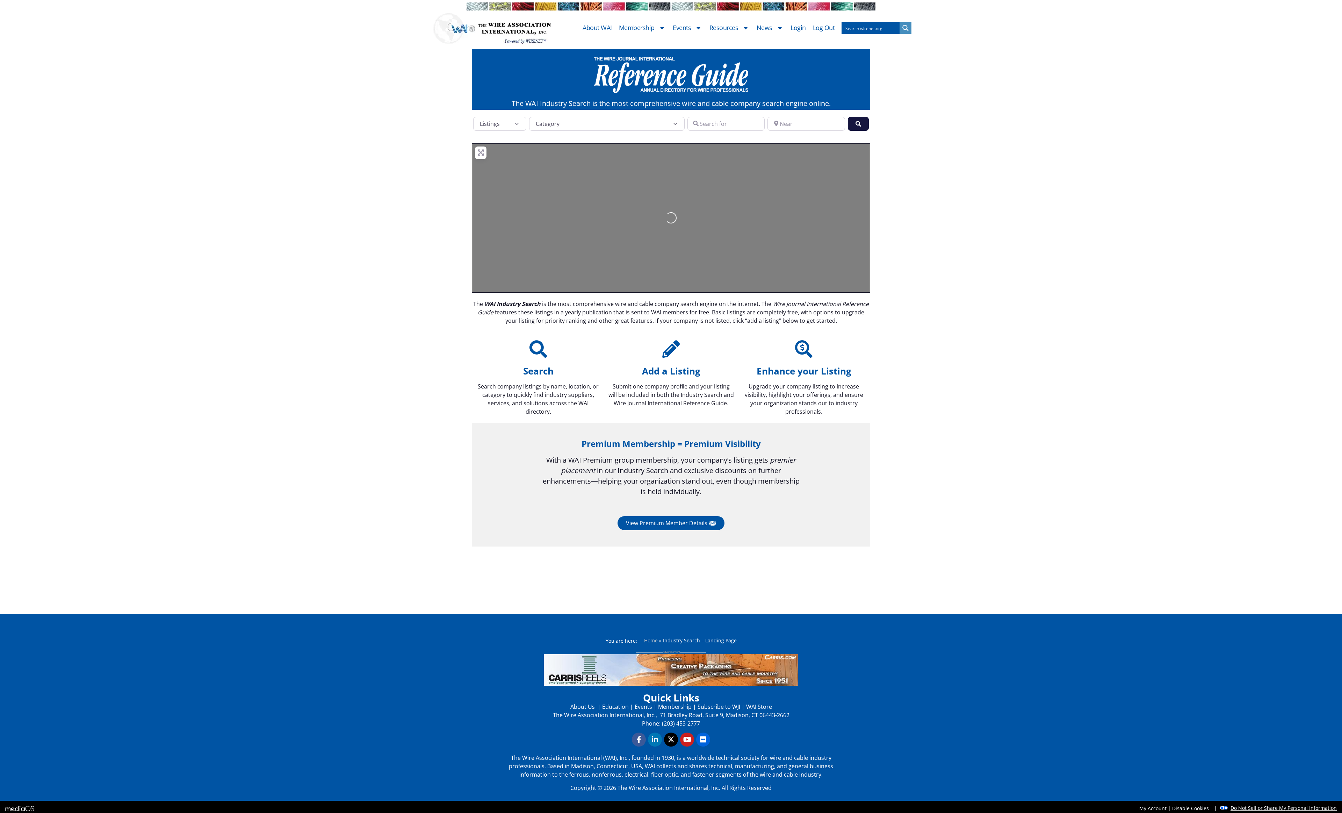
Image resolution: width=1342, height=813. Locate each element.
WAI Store (758, 707)
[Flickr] (703, 740)
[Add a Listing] (671, 349)
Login (798, 28)
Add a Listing (671, 371)
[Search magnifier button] (905, 28)
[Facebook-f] (639, 740)
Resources (723, 28)
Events (682, 28)
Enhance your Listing (804, 371)
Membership (637, 28)
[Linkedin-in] (655, 740)
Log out (824, 28)
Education (615, 707)
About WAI (597, 28)
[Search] (538, 349)
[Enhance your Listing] (804, 349)
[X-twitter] (671, 740)
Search (538, 371)
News (764, 28)
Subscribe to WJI (718, 707)
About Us (583, 707)
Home (651, 640)
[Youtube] (687, 740)
